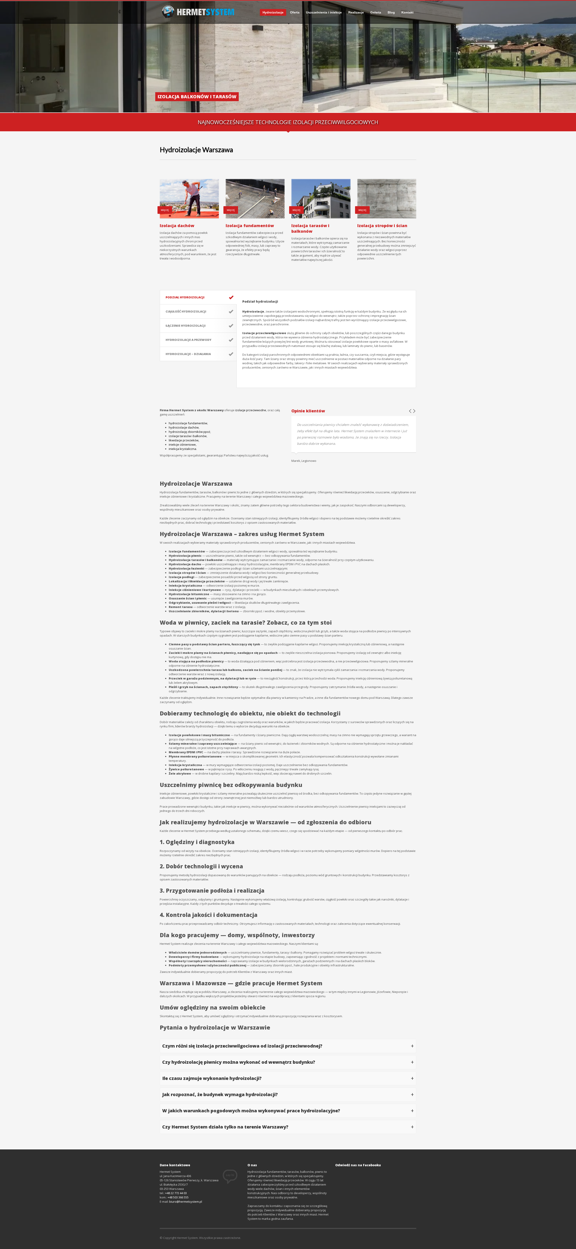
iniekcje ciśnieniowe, (182, 444)
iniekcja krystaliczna (182, 449)
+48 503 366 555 (178, 1197)
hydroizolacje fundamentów (188, 423)
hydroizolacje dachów (184, 427)
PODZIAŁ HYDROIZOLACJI (185, 297)
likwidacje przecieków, (184, 440)
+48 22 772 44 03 (176, 1193)
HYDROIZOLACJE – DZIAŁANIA (188, 354)
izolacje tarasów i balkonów (188, 436)
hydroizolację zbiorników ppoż (189, 432)
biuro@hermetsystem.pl (185, 1202)
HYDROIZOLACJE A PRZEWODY (189, 340)
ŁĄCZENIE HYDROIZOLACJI (186, 326)
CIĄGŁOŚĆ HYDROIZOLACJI (186, 311)
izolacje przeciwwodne (250, 410)
